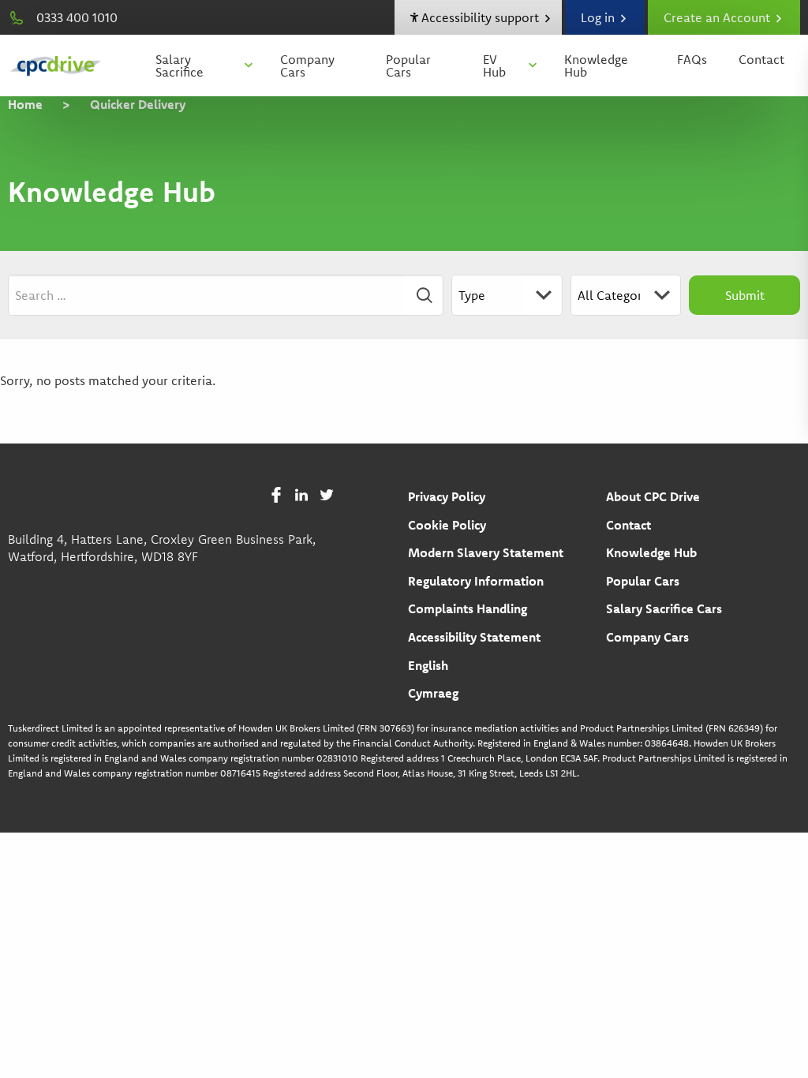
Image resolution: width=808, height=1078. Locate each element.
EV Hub (494, 65)
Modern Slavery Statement (485, 552)
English (428, 665)
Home (25, 104)
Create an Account (718, 17)
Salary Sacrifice (179, 65)
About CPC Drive (653, 496)
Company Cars (307, 65)
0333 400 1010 (77, 17)
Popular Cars (408, 65)
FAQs (692, 59)
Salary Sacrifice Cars (664, 608)
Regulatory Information (476, 581)
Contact (761, 59)
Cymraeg (433, 693)
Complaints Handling (467, 608)
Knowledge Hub (596, 65)
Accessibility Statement (474, 637)
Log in (599, 17)
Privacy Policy (446, 496)
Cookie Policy (447, 525)
